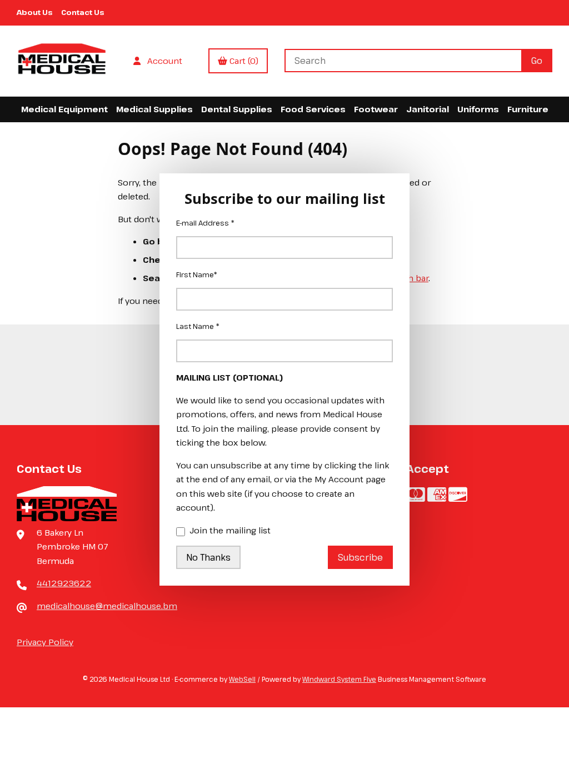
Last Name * (197, 326)
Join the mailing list (230, 530)
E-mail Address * (205, 223)
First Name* (196, 274)
